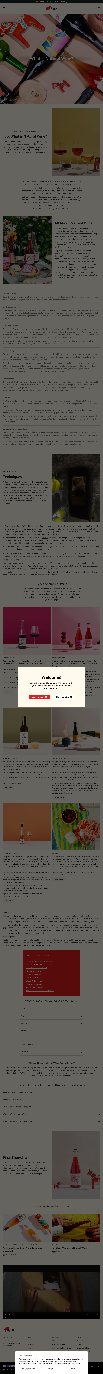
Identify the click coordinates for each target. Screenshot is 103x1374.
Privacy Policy (75, 1363)
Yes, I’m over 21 (39, 697)
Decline (72, 1368)
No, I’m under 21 (64, 697)
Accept (50, 1368)
